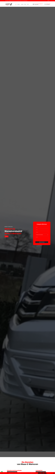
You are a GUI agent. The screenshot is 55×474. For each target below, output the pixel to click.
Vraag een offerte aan (42, 224)
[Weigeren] (54, 473)
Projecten (22, 4)
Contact (28, 4)
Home (16, 4)
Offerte (25, 4)
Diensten (18, 4)
